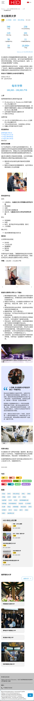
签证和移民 (27, 481)
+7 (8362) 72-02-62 (7, 687)
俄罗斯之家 (25, 484)
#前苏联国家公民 (24, 500)
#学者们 (4, 510)
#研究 (29, 507)
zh (30, 2)
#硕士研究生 (21, 20)
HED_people (6, 481)
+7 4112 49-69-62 (7, 136)
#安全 (3, 493)
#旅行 (21, 510)
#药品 (24, 497)
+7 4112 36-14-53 (7, 138)
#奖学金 (4, 503)
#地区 (26, 510)
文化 (17, 484)
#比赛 (3, 507)
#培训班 (21, 503)
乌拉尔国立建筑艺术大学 (9, 543)
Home (3, 9)
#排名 (28, 493)
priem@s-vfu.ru (6, 133)
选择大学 (26, 578)
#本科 (14, 20)
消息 (4, 484)
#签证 (9, 507)
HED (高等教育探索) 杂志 (13, 9)
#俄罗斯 (4, 500)
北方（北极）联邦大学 (18, 533)
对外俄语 (17, 481)
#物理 (3, 497)
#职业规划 (23, 507)
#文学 (10, 500)
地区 (10, 484)
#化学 (9, 497)
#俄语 (14, 497)
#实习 (10, 510)
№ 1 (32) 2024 (16, 528)
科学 (19, 478)
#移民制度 (15, 507)
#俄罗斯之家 (11, 513)
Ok (30, 695)
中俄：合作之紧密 (17, 524)
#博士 (23, 493)
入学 (24, 9)
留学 (12, 478)
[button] (2, 287)
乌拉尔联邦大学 (17, 550)
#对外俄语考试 (12, 503)
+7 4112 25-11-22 (7, 134)
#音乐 (3, 513)
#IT (19, 497)
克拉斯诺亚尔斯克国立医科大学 (11, 560)
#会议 (15, 510)
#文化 (15, 500)
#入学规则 (8, 20)
